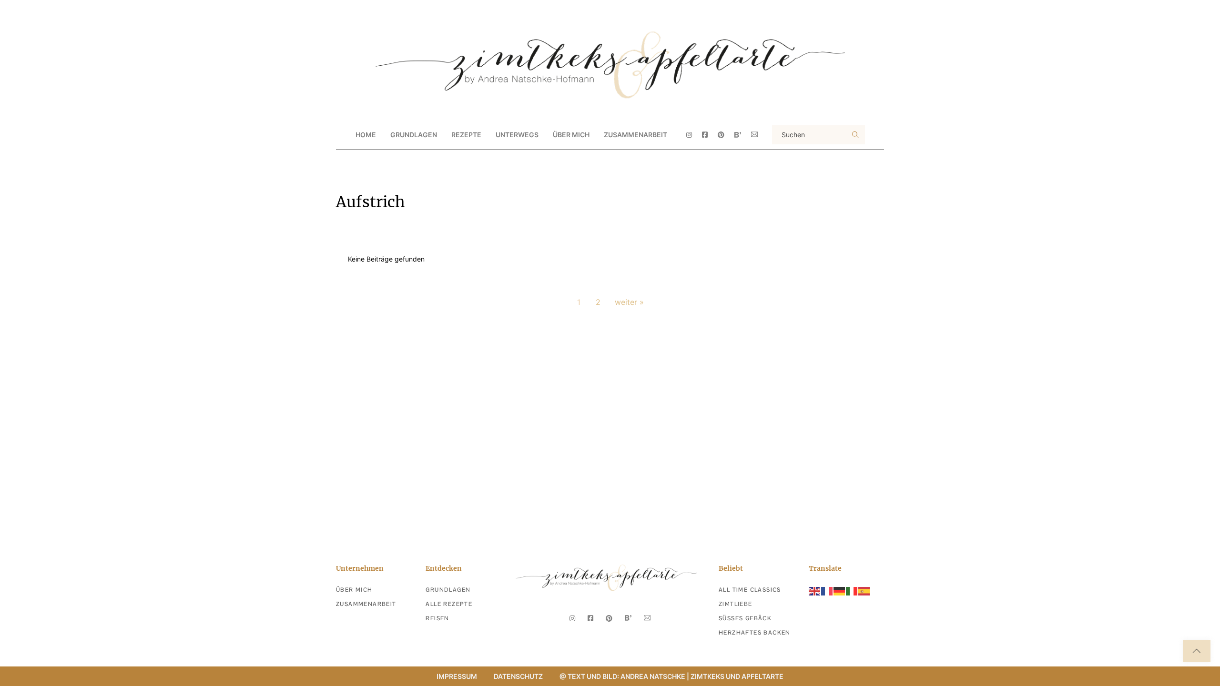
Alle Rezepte (449, 604)
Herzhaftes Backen (755, 632)
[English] (815, 590)
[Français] (827, 590)
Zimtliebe (735, 604)
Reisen (437, 618)
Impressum (457, 676)
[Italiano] (852, 590)
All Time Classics (750, 590)
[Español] (864, 590)
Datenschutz (518, 676)
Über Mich (571, 135)
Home (366, 135)
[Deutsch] (840, 590)
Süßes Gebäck (745, 618)
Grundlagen (448, 590)
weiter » (629, 302)
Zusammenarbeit (635, 135)
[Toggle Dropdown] (445, 134)
